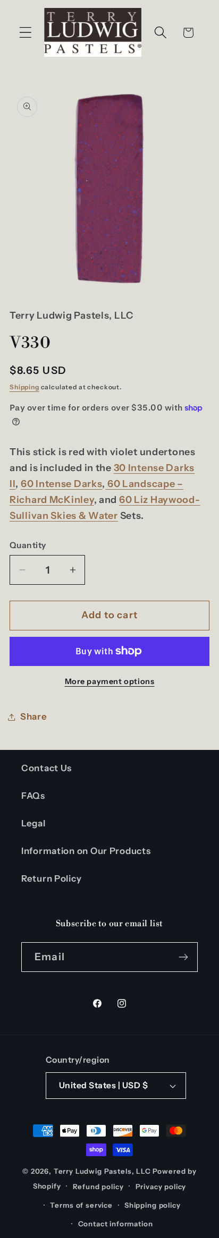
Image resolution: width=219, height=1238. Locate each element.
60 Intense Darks (62, 484)
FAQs (33, 795)
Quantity (28, 545)
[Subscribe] (183, 957)
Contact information (115, 1223)
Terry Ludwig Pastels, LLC (102, 1171)
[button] (26, 33)
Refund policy (98, 1186)
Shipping (24, 387)
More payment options (110, 681)
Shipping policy (152, 1205)
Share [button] (33, 716)
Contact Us (46, 768)
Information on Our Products (85, 851)
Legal (33, 823)
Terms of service (81, 1205)
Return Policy (51, 878)
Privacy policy (161, 1186)
